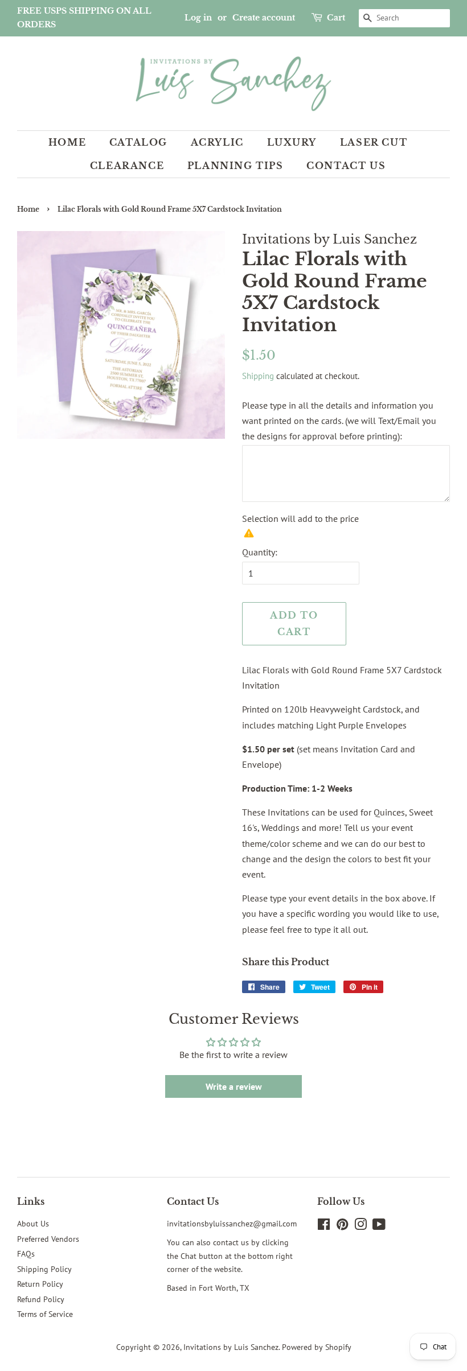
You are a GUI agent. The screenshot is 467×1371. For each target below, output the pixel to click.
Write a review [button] (234, 1086)
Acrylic (217, 142)
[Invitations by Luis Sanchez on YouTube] (379, 1226)
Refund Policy (40, 1299)
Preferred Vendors (48, 1239)
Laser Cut (373, 142)
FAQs (26, 1254)
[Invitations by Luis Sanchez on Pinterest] (342, 1226)
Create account (263, 18)
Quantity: (259, 552)
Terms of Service (45, 1314)
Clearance (127, 165)
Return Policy (40, 1284)
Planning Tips (235, 165)
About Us (33, 1223)
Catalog (138, 142)
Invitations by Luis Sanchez (230, 1347)
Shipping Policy (44, 1269)
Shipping (258, 375)
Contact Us (346, 165)
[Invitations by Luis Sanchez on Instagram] (360, 1226)
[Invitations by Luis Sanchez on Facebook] (323, 1226)
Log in (198, 18)
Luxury (292, 142)
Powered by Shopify (316, 1347)
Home (67, 142)
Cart (336, 18)
